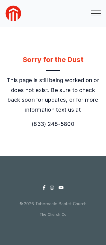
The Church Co (53, 214)
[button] (96, 13)
